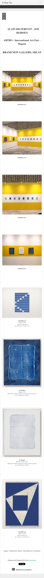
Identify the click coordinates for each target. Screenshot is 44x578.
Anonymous (32, 560)
